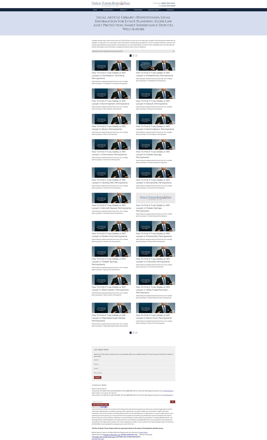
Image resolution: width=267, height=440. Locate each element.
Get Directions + (169, 391)
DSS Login (101, 439)
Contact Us (170, 10)
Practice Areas (108, 10)
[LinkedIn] (104, 407)
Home (95, 10)
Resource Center (153, 10)
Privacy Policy (143, 432)
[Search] (172, 401)
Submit (97, 377)
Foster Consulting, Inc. (129, 434)
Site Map (94, 439)
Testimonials (138, 10)
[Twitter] (102, 407)
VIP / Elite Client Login (100, 404)
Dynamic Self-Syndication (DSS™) (129, 436)
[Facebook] (101, 407)
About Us (123, 10)
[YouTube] (105, 407)
